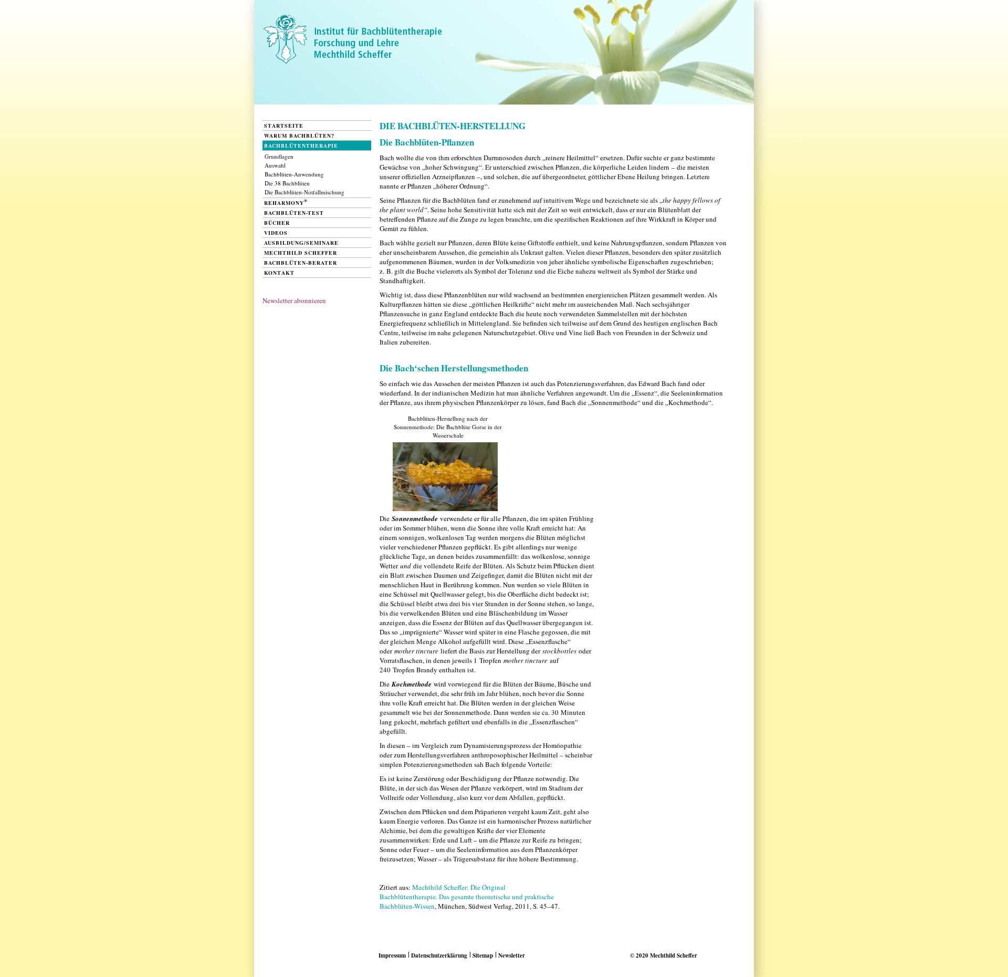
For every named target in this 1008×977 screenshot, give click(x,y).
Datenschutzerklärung (439, 955)
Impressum (392, 955)
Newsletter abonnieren (294, 300)
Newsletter (511, 955)
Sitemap (482, 955)
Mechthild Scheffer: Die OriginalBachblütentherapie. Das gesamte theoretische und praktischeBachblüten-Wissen (467, 896)
